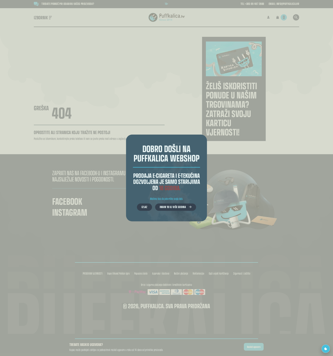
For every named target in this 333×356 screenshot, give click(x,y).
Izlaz (144, 207)
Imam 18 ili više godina (173, 207)
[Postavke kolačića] (326, 349)
